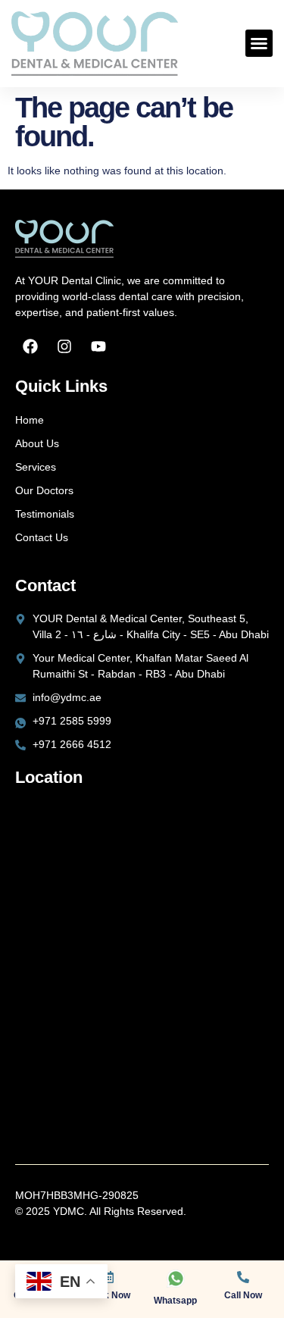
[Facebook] (30, 346)
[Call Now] (243, 1277)
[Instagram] (64, 346)
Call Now (243, 1295)
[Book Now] (108, 1277)
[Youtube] (98, 346)
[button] (259, 43)
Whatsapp (175, 1300)
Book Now (108, 1295)
